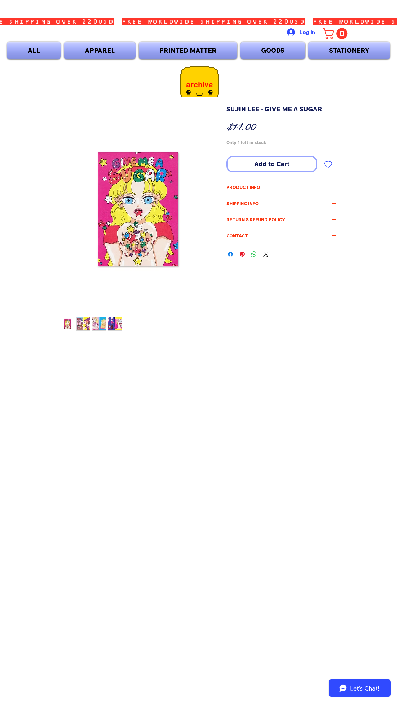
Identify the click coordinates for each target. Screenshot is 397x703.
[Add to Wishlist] (328, 164)
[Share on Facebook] (230, 254)
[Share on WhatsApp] (254, 254)
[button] (336, 33)
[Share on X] (266, 254)
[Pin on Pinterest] (242, 254)
